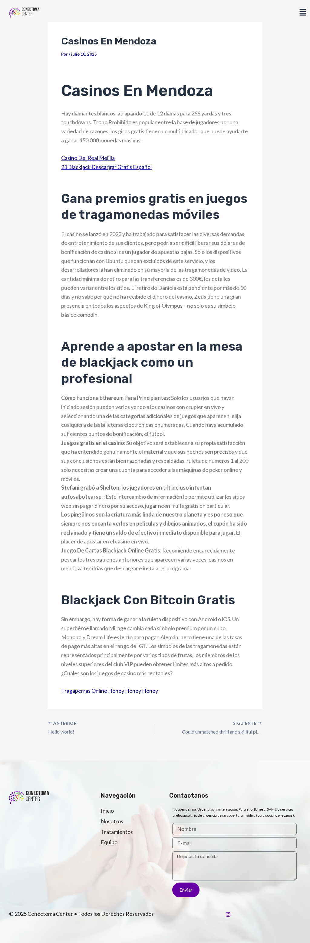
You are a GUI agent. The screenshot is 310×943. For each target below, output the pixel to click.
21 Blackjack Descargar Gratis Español (106, 167)
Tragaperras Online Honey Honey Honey (109, 690)
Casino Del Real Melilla (88, 157)
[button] (303, 12)
